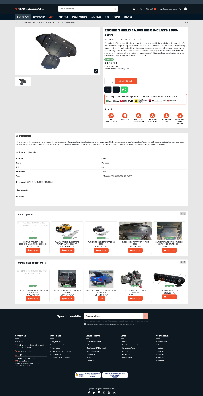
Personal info (162, 341)
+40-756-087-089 (24, 351)
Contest (125, 351)
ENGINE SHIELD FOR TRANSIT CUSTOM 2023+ (135, 243)
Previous (181, 213)
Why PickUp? (56, 341)
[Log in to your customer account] (133, 9)
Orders (160, 345)
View (101, 298)
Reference (20, 182)
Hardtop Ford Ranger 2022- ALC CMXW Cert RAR (67, 291)
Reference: (109, 39)
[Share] (105, 109)
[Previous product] (186, 22)
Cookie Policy (56, 354)
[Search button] (115, 9)
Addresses (161, 351)
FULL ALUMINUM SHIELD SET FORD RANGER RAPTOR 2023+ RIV (67, 243)
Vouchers (161, 354)
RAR (88, 345)
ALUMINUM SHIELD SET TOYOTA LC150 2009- (101, 243)
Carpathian (135, 292)
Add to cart (127, 81)
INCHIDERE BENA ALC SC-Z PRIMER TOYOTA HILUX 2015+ (101, 291)
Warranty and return (94, 341)
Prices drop (126, 354)
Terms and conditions (59, 345)
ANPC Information (93, 351)
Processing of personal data (62, 351)
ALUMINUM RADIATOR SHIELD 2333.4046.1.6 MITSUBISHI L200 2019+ (33, 243)
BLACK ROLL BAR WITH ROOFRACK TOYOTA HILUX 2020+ (33, 291)
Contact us (90, 360)
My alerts (161, 360)
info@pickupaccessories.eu (27, 355)
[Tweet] (108, 109)
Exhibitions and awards (130, 345)
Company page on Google (61, 357)
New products (127, 357)
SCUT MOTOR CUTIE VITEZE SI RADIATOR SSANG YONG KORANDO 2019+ (169, 243)
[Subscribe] (145, 316)
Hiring (124, 341)
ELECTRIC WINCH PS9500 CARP (135, 290)
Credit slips (161, 348)
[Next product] (187, 22)
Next (184, 213)
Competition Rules (128, 348)
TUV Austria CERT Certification (97, 348)
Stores (89, 357)
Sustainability (91, 354)
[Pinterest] (111, 109)
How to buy (56, 348)
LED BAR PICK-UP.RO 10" (169, 290)
